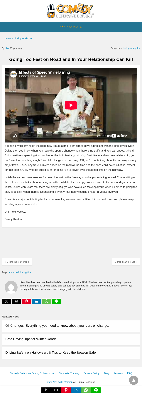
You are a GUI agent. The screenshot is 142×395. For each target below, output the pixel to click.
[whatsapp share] (47, 302)
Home (8, 38)
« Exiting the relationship (17, 262)
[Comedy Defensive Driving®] (71, 17)
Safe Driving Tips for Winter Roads (30, 339)
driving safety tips (23, 38)
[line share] (56, 302)
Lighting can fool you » (126, 262)
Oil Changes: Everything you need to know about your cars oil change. (57, 325)
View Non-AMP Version (60, 382)
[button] (71, 27)
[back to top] (133, 380)
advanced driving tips (20, 272)
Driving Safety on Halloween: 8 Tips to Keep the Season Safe (50, 352)
